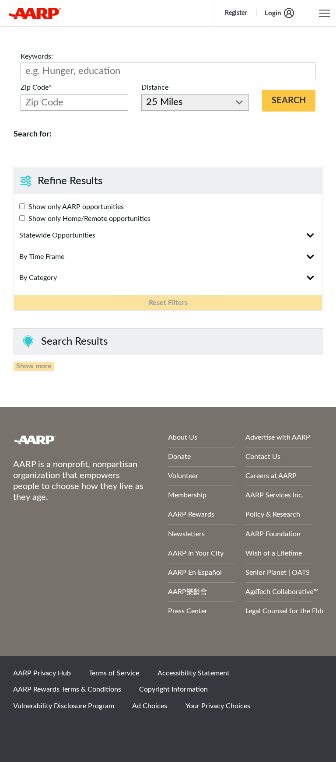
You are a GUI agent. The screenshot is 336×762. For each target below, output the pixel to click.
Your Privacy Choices (218, 706)
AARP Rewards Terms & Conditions (67, 689)
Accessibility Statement (194, 673)
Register (236, 13)
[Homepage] (35, 13)
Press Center (187, 611)
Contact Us (262, 456)
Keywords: (37, 56)
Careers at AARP (271, 475)
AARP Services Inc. (274, 495)
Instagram (83, 729)
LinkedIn (113, 729)
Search (289, 100)
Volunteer (183, 475)
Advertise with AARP (277, 437)
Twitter (54, 729)
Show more (34, 366)
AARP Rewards (191, 514)
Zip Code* (36, 87)
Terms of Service (114, 673)
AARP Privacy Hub (42, 673)
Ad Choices (149, 706)
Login (273, 13)
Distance (154, 87)
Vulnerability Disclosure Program (63, 706)
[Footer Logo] (67, 439)
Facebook (24, 729)
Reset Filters (168, 302)
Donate (179, 456)
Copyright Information (173, 689)
